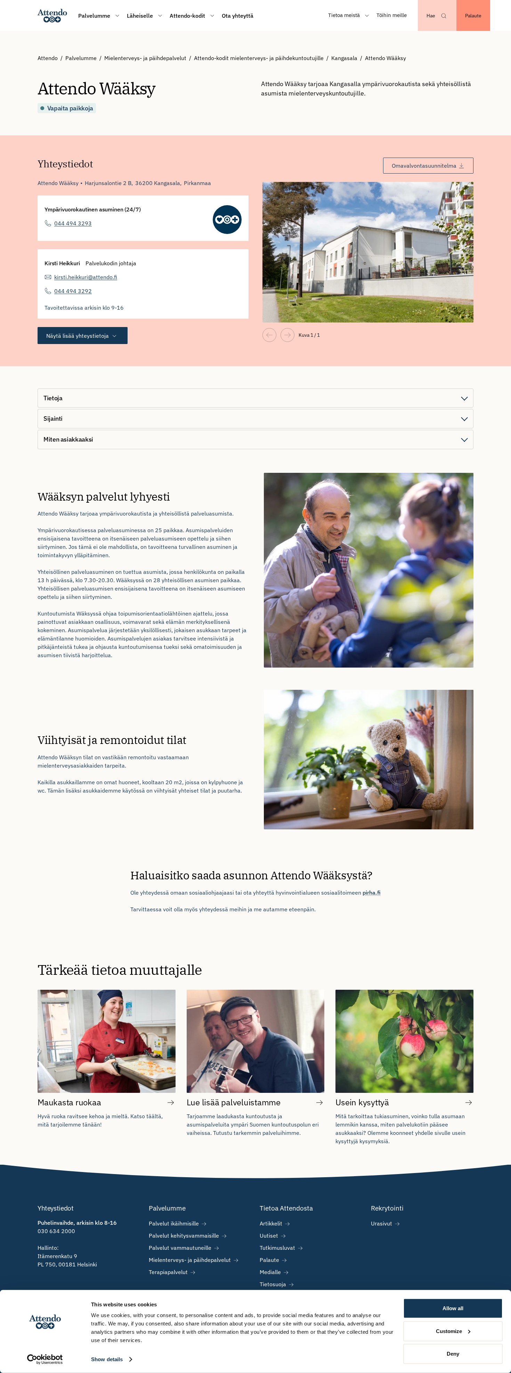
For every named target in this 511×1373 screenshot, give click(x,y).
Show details (107, 1359)
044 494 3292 (73, 290)
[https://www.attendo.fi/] (52, 15)
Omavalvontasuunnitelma (424, 165)
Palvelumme (81, 58)
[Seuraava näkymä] (287, 335)
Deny (453, 1354)
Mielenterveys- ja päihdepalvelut (145, 58)
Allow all (453, 1308)
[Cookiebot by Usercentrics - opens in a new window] (45, 1359)
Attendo (48, 58)
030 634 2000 (56, 1231)
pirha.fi (372, 892)
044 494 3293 (73, 223)
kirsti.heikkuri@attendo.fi (85, 277)
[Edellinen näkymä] (269, 335)
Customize (449, 1331)
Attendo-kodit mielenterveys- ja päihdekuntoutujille (259, 58)
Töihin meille (391, 15)
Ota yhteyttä (237, 15)
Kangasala (344, 58)
